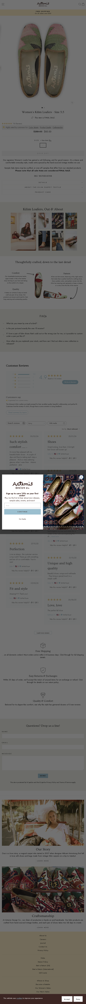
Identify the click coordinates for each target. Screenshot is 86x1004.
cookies (19, 998)
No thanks (22, 519)
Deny (78, 999)
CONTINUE (22, 512)
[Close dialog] (81, 477)
